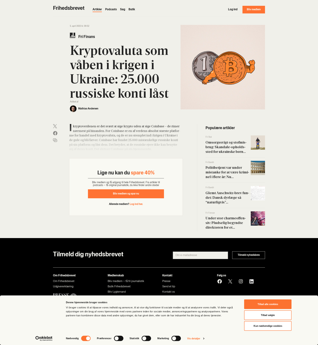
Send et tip (168, 286)
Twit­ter (230, 281)
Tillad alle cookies (268, 304)
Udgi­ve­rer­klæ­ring (63, 286)
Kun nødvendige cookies (268, 325)
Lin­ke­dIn (251, 281)
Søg (122, 9)
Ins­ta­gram (240, 281)
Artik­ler (97, 9)
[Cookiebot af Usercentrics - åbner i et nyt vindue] (43, 338)
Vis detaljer (193, 338)
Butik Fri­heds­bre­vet (119, 286)
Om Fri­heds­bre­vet (63, 281)
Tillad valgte (268, 315)
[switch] (118, 338)
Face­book (219, 281)
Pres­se (166, 281)
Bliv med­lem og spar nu (126, 193)
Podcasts (111, 9)
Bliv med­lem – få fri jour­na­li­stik (126, 281)
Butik (132, 9)
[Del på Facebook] (55, 133)
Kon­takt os (168, 291)
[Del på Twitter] (55, 126)
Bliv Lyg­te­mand (117, 291)
